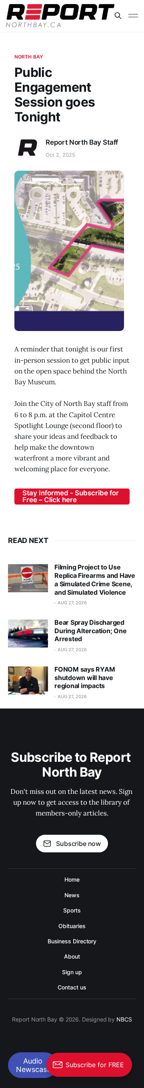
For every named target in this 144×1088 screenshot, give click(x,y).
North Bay (28, 57)
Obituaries (71, 925)
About (72, 956)
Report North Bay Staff (82, 142)
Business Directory (72, 941)
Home (72, 879)
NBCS (124, 1019)
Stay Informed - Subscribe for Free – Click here (70, 496)
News (72, 895)
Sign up (72, 972)
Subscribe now (78, 844)
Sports (72, 910)
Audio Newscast (33, 1065)
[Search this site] (118, 16)
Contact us (72, 987)
